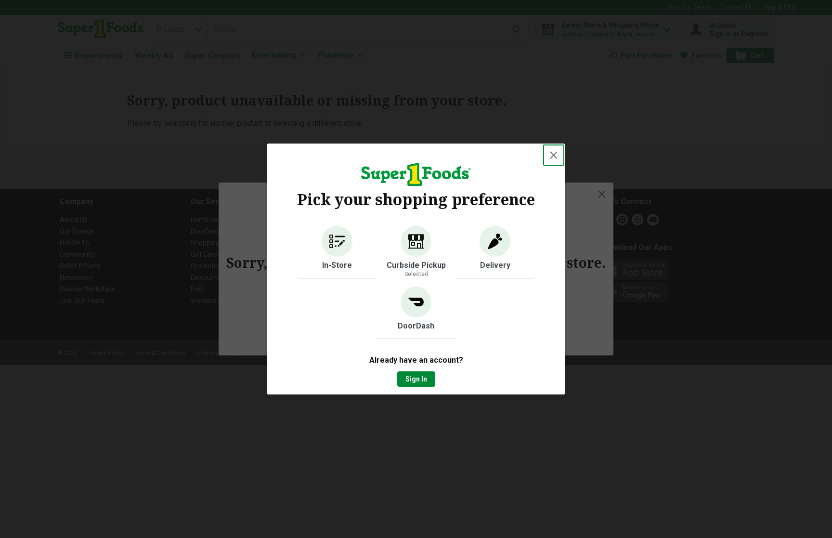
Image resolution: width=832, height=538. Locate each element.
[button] (337, 252)
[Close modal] (553, 155)
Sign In (416, 379)
